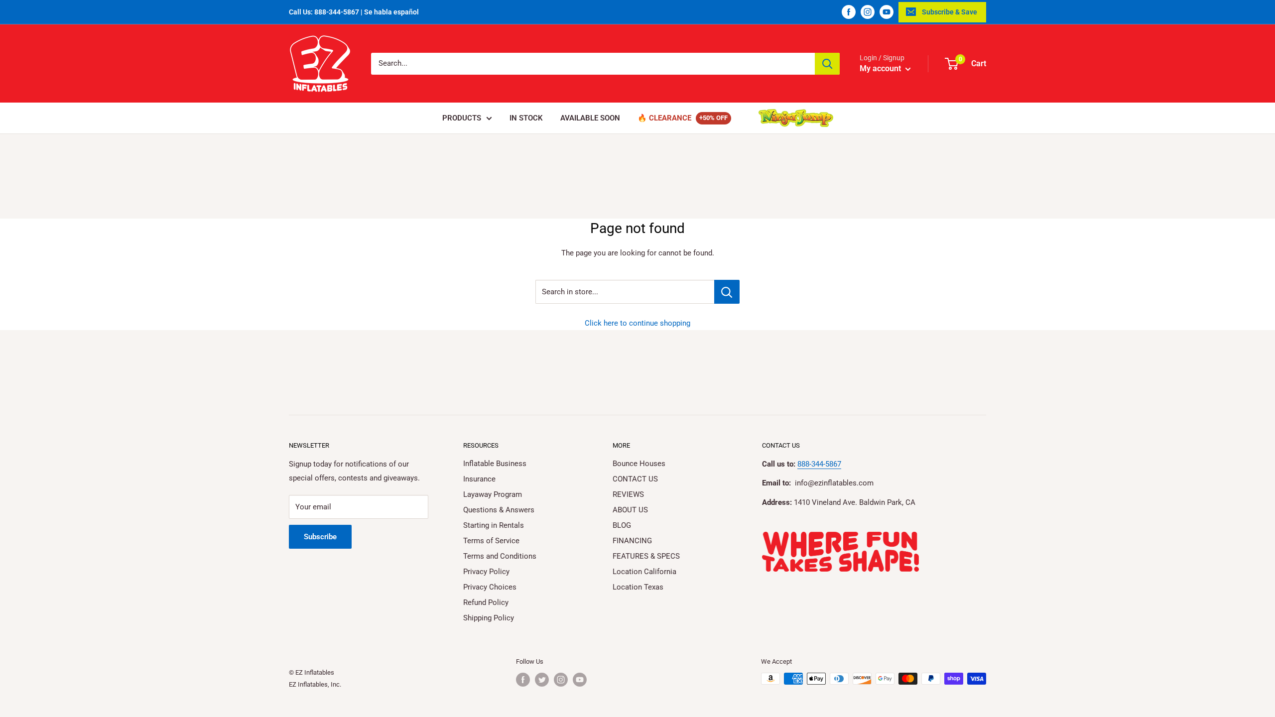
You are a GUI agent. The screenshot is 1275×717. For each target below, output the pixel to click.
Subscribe (320, 536)
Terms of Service (491, 540)
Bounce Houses (639, 463)
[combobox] (593, 64)
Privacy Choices (489, 587)
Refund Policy (486, 602)
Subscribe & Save (949, 12)
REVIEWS (628, 494)
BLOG (622, 525)
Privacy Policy (486, 571)
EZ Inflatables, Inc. (315, 684)
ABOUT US (630, 509)
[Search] (827, 64)
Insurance (479, 479)
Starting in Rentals (493, 525)
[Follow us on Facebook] (849, 12)
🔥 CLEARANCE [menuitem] (664, 118)
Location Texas (638, 587)
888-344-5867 (819, 464)
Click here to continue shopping (637, 323)
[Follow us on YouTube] (886, 12)
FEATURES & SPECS (646, 556)
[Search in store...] (727, 292)
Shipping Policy (488, 617)
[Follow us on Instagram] (868, 12)
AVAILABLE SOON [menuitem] (590, 118)
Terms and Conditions (499, 556)
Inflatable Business (494, 463)
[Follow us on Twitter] (542, 680)
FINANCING (632, 540)
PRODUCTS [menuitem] (461, 118)
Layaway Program (492, 494)
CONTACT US (635, 479)
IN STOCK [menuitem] (526, 118)
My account (881, 68)
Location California (644, 571)
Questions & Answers (498, 509)
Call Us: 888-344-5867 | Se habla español (354, 12)
